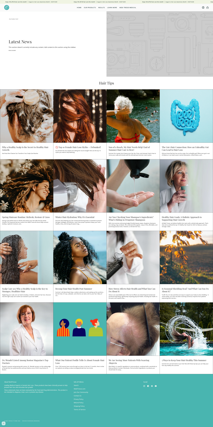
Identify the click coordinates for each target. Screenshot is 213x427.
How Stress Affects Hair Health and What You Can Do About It (132, 290)
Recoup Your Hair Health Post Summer (73, 288)
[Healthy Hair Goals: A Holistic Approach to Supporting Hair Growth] (186, 186)
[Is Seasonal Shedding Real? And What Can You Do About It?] (186, 257)
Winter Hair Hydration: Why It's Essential (74, 217)
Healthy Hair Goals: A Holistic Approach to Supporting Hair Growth (182, 218)
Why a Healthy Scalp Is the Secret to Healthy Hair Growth (25, 148)
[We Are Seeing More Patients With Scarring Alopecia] (133, 329)
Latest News (20, 41)
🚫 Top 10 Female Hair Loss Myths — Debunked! (78, 147)
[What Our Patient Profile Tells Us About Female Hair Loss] (79, 329)
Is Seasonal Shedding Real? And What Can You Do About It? (185, 290)
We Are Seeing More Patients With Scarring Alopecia (129, 361)
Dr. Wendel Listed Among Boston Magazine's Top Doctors (25, 361)
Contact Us (77, 396)
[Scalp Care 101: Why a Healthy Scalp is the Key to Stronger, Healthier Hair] (26, 257)
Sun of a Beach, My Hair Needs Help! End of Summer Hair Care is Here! (129, 148)
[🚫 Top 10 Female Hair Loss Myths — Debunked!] (79, 116)
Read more (12, 50)
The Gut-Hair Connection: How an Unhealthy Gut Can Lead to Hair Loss (185, 148)
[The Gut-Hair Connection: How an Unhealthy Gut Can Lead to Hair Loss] (186, 116)
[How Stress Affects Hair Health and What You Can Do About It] (133, 257)
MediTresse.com (79, 389)
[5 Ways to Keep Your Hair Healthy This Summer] (186, 329)
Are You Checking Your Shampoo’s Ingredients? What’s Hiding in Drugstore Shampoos (131, 218)
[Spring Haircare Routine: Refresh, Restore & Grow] (26, 186)
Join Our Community (81, 392)
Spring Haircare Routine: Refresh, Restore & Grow (26, 217)
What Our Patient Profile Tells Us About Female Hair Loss (79, 361)
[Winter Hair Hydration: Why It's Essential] (79, 186)
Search (76, 385)
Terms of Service (79, 410)
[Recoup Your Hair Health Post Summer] (79, 257)
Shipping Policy (79, 406)
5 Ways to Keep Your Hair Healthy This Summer (184, 360)
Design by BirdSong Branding (31, 421)
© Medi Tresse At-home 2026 (12, 421)
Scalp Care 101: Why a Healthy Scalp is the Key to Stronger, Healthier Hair (25, 290)
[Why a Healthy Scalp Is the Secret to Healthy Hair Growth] (26, 116)
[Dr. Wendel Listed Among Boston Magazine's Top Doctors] (26, 329)
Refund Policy (78, 403)
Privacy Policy (78, 399)
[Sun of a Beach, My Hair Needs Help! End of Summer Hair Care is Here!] (133, 116)
